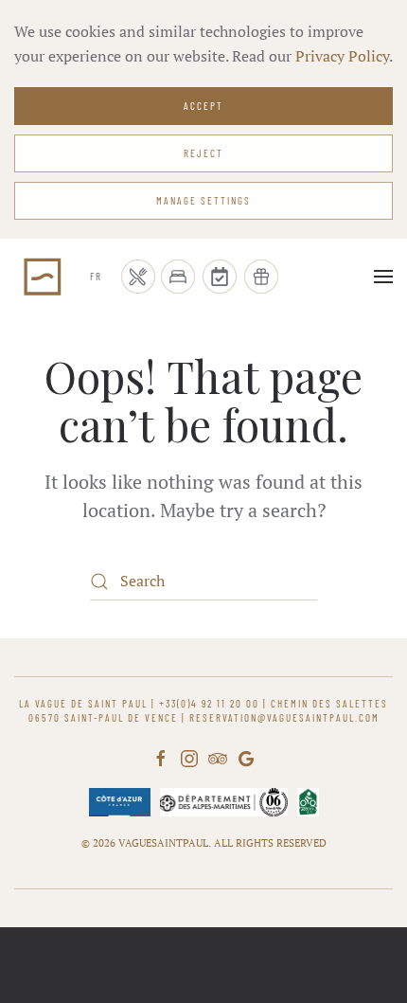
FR (96, 276)
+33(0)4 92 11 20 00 (209, 703)
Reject (203, 153)
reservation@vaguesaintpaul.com (284, 717)
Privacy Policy (342, 55)
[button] (383, 276)
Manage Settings (203, 200)
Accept (203, 105)
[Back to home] (42, 276)
